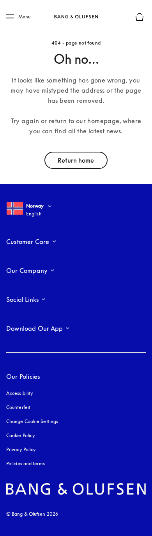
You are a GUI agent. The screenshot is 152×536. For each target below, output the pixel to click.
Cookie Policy (20, 435)
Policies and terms (25, 463)
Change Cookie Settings (32, 421)
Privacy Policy (21, 449)
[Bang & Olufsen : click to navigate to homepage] (76, 17)
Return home (76, 160)
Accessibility (19, 393)
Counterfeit (18, 407)
